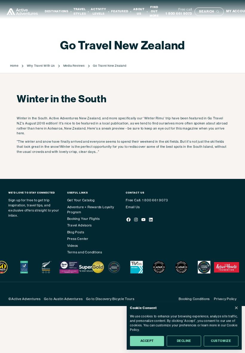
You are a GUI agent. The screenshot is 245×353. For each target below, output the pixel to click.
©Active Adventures (24, 299)
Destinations (56, 11)
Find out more (154, 11)
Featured (119, 11)
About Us (139, 11)
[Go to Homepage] (22, 11)
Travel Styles (80, 11)
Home (14, 65)
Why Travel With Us (41, 65)
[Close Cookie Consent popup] (236, 308)
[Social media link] (128, 220)
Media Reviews (74, 65)
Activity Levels (98, 11)
